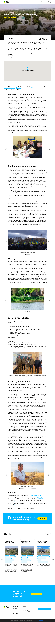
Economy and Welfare (9, 89)
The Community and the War (24, 86)
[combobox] (51, 2)
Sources (18, 89)
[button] (49, 148)
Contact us (42, 518)
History (34, 86)
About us (15, 608)
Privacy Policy (16, 613)
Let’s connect (37, 593)
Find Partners (16, 606)
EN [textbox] (50, 1)
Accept (41, 620)
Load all (48, 534)
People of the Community (10, 86)
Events (14, 611)
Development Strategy (44, 86)
